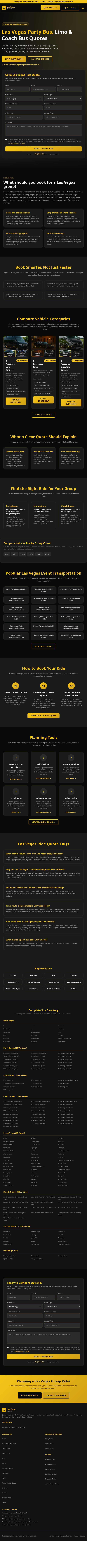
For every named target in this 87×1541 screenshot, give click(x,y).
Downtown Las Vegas (64, 1244)
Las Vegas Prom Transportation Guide (42, 1213)
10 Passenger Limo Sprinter (39, 1053)
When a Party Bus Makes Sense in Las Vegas (14, 1219)
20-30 (31, 554)
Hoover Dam (7, 1170)
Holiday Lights (7, 1173)
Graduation (6, 1157)
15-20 (23, 554)
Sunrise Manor (62, 1241)
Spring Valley (34, 1238)
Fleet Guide (6, 1449)
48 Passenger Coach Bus (65, 1120)
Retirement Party (8, 1151)
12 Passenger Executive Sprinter (67, 1101)
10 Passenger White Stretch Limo (68, 1080)
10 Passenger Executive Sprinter (40, 1101)
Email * (33, 85)
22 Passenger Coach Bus (38, 1108)
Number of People (11, 104)
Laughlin (5, 1238)
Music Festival (35, 1176)
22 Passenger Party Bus (38, 1059)
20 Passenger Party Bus (10, 1059)
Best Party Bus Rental (64, 1038)
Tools (59, 1032)
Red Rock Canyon (63, 1167)
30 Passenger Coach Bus (65, 1111)
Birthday (60, 1138)
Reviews (60, 1035)
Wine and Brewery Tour (37, 1167)
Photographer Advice (9, 1256)
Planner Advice (62, 1256)
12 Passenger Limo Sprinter (66, 1053)
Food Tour (6, 1179)
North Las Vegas (35, 1232)
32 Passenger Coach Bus (10, 1114)
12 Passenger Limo (36, 1083)
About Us (6, 1038)
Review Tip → (16, 812)
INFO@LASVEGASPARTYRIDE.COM (60, 2)
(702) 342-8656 (50, 8)
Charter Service (35, 1144)
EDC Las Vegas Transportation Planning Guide (42, 1203)
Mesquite (61, 1235)
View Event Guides (43, 646)
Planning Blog (50, 1459)
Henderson (6, 1232)
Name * (8, 85)
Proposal (33, 1173)
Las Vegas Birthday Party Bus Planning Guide (69, 1214)
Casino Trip (6, 1148)
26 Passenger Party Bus (10, 1062)
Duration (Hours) (50, 104)
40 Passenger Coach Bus (38, 1117)
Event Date (9, 95)
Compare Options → (43, 812)
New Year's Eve (7, 1144)
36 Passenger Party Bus (65, 1066)
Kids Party (61, 1144)
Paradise (6, 1241)
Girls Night (61, 1148)
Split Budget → (71, 812)
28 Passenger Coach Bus (38, 1111)
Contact (4, 1493)
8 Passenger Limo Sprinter (10, 365)
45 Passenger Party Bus (65, 1069)
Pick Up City (9, 113)
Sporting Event (35, 1160)
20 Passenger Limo (63, 1087)
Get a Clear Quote (14, 59)
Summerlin (61, 1232)
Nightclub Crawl (35, 1163)
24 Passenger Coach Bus (65, 1108)
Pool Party (61, 1157)
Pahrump (33, 1235)
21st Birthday (62, 1163)
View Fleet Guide (43, 415)
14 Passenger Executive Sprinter (12, 1105)
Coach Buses (62, 1041)
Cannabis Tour (62, 1173)
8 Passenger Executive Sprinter (66, 365)
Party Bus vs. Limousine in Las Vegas (69, 1207)
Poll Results (34, 1035)
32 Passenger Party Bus (10, 1066)
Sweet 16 (60, 1141)
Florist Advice (35, 1256)
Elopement (34, 1170)
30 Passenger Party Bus (65, 1062)
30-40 (39, 554)
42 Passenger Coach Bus (65, 1117)
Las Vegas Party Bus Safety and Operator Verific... (15, 1209)
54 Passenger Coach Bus (65, 1123)
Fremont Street (7, 1163)
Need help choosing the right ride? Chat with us (21, 65)
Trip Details (9, 122)
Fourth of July (7, 1182)
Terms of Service (66, 1536)
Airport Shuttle (7, 1154)
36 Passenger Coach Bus (65, 1114)
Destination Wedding (64, 1170)
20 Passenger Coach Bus (10, 1108)
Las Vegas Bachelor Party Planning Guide (43, 1197)
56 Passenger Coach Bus (10, 1127)
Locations (61, 1029)
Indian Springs (7, 1244)
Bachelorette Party (8, 1141)
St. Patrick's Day (8, 1185)
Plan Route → (71, 778)
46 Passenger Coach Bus (38, 1120)
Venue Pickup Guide (9, 1483)
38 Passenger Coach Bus (10, 1117)
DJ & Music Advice (8, 1259)
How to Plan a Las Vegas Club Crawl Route (15, 1202)
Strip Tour (6, 1160)
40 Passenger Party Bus (38, 1069)
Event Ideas (6, 1029)
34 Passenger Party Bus (38, 1066)
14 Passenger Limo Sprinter (11, 1056)
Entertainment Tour (63, 1151)
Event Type (48, 95)
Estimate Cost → (16, 779)
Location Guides (51, 1474)
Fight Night (34, 1182)
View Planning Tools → (43, 822)
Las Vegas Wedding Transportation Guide (70, 1202)
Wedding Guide (35, 1032)
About (4, 1463)
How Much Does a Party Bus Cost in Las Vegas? (15, 1198)
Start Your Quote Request (43, 716)
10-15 (14, 554)
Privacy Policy (14, 144)
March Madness (63, 1185)
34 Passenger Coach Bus (38, 1114)
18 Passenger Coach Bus (65, 1105)
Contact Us (6, 1032)
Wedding (33, 1138)
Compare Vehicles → (43, 778)
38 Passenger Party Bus (10, 1069)
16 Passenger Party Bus (38, 1056)
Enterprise (61, 1238)
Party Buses (6, 1041)
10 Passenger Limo (36, 1080)
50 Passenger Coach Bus (10, 1123)
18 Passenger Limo (36, 1087)
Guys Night (34, 1148)
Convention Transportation (66, 1160)
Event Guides (50, 1469)
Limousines (34, 1041)
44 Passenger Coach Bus (10, 1120)
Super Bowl (34, 1185)
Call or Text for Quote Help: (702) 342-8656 (29, 2)
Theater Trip (34, 1154)
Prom (5, 1138)
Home (5, 1026)
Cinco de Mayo (62, 1182)
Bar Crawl (61, 1176)
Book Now (34, 1026)
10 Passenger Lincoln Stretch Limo (13, 1083)
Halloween (34, 1179)
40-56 (47, 554)
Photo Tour (6, 1176)
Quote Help (70, 8)
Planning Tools (50, 1479)
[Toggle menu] (82, 7)
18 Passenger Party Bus (65, 1056)
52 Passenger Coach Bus (38, 1123)
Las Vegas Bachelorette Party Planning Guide (69, 1198)
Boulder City (7, 1235)
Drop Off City (49, 113)
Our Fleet (60, 1026)
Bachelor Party (35, 1141)
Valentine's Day (62, 1179)
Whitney (33, 1241)
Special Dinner (35, 1157)
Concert (33, 1151)
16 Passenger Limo (9, 1087)
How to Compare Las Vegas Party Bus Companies (14, 1214)
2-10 (6, 554)
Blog (32, 1029)
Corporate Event (8, 1167)
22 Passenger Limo (9, 1090)
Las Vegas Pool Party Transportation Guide (43, 1207)
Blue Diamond (35, 1244)
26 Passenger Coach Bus (10, 1111)
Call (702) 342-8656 (40, 59)
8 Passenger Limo (38, 364)
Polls (4, 1035)
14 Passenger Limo (63, 1083)
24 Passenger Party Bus (65, 1059)
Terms (23, 144)
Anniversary (61, 1154)
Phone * (60, 85)
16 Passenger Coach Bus (38, 1105)
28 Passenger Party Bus (38, 1062)
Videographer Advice (37, 1259)
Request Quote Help (43, 149)
